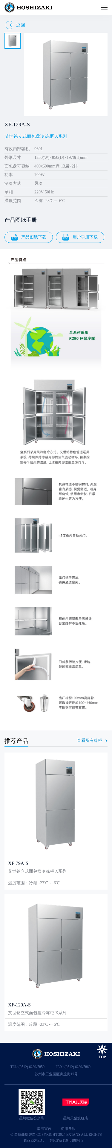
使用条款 (68, 1129)
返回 (20, 25)
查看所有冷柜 (89, 741)
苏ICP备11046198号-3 (66, 1140)
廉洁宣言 (44, 1129)
